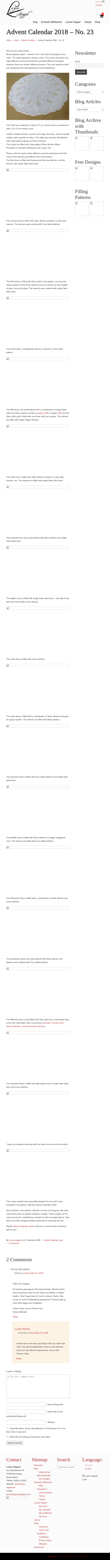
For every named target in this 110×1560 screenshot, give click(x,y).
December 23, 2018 (34, 1273)
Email (77, 62)
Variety (42, 1499)
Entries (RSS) (65, 1556)
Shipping (43, 1544)
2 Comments (14, 1243)
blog (16, 40)
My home (43, 1506)
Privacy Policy (45, 1540)
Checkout (43, 1527)
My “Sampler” (45, 1509)
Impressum (39, 1547)
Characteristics (45, 1492)
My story (43, 1516)
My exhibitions (45, 1513)
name (55, 1404)
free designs (44, 1479)
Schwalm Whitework (43, 1482)
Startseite (38, 1465)
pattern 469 (43, 413)
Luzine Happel (21, 10)
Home (8, 40)
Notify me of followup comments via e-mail (30, 1437)
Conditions (44, 1537)
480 (60, 413)
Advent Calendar (28, 40)
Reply (15, 1317)
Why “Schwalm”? (42, 1487)
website (51, 1422)
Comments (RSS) (81, 1556)
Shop (36, 1523)
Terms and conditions (43, 1532)
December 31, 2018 (39, 1333)
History (42, 1496)
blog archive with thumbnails (44, 1474)
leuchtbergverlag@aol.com (18, 1494)
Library (37, 1520)
